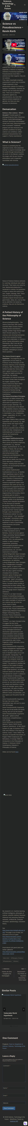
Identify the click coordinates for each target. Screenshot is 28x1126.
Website (5, 1103)
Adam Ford (5, 34)
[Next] (23, 1009)
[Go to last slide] (4, 1009)
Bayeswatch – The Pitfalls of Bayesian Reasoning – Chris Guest (21, 974)
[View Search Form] (14, 4)
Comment (6, 1066)
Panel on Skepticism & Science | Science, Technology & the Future (13, 1046)
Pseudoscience (7, 961)
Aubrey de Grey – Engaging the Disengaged (7, 972)
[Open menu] (24, 5)
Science (15, 961)
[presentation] (14, 1002)
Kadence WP (14, 1121)
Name (5, 1088)
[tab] (10, 1026)
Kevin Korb (6, 958)
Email (5, 1095)
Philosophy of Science (17, 958)
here (16, 752)
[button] (25, 1123)
